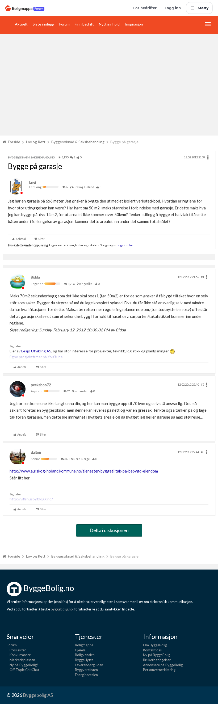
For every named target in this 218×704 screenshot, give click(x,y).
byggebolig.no (62, 609)
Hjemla (80, 650)
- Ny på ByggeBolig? (22, 665)
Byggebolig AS (38, 695)
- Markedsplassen (21, 660)
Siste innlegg (43, 24)
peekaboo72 (41, 385)
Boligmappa (84, 645)
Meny (203, 7)
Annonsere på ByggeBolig (163, 665)
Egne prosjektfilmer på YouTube (36, 357)
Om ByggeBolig (155, 645)
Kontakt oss (152, 650)
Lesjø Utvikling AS (36, 351)
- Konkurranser (19, 655)
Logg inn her (125, 245)
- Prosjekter (16, 650)
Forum (64, 24)
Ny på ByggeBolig (156, 655)
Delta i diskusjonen (109, 530)
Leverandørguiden (89, 665)
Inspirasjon (134, 24)
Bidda (35, 277)
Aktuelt (21, 24)
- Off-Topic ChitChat (23, 670)
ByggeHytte (84, 660)
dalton (36, 452)
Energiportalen (86, 675)
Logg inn (173, 7)
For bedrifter (145, 7)
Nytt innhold (109, 24)
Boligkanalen (85, 655)
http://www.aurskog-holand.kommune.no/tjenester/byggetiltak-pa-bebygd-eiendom (84, 471)
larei (32, 182)
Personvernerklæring (159, 670)
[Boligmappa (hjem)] (24, 8)
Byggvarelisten (86, 670)
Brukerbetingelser (157, 660)
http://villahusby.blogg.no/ (31, 499)
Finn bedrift (84, 24)
